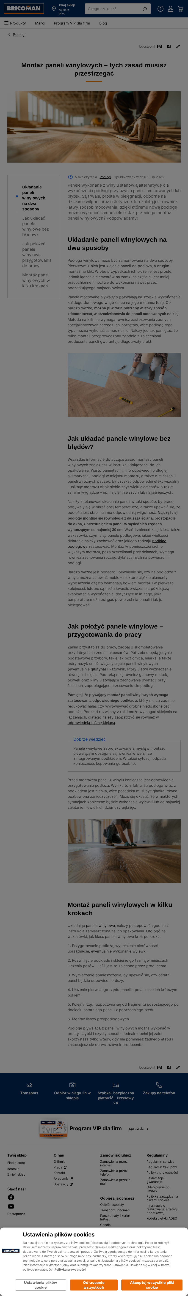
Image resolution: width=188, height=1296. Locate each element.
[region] (94, 1262)
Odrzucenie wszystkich (94, 1285)
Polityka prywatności (70, 1269)
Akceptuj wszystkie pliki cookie (152, 1285)
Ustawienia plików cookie (40, 1285)
